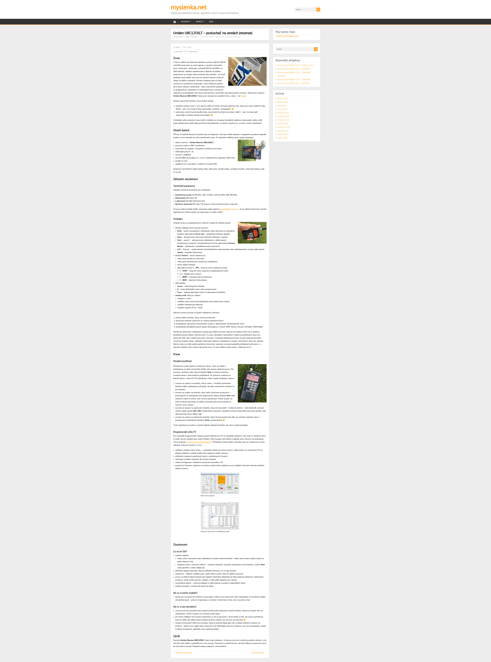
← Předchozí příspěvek (182, 653)
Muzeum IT (186, 21)
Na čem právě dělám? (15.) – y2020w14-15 (295, 65)
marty (177, 47)
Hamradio (179, 52)
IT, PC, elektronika (190, 52)
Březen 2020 (283, 102)
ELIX (242, 96)
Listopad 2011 (283, 131)
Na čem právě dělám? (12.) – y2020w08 (294, 79)
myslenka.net (189, 7)
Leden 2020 (282, 109)
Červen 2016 (283, 123)
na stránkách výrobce (229, 209)
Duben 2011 (282, 138)
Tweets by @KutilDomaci (287, 36)
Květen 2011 (283, 134)
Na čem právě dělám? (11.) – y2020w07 (294, 83)
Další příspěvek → (259, 653)
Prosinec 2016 (283, 120)
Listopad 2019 (283, 116)
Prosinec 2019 (283, 113)
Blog (211, 21)
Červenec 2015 (284, 127)
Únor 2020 (282, 106)
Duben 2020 (283, 98)
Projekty (200, 21)
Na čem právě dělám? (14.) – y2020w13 (294, 69)
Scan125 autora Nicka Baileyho (199, 442)
